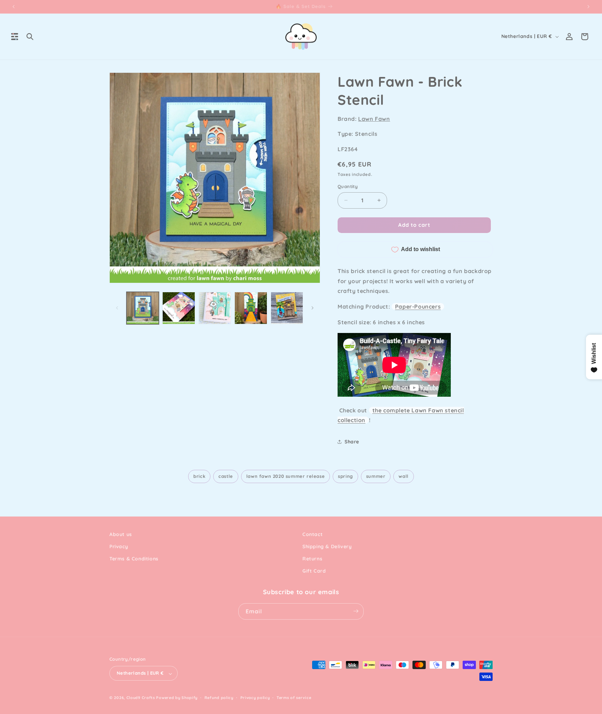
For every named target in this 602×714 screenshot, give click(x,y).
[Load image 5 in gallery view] (287, 308)
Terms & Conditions (134, 559)
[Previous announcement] (13, 6)
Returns (312, 559)
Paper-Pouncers (418, 306)
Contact (312, 534)
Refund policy (218, 697)
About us (120, 534)
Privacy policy (255, 697)
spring (345, 476)
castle (225, 476)
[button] (14, 36)
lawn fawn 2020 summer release (285, 476)
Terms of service (294, 697)
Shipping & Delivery (327, 546)
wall (403, 476)
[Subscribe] (355, 611)
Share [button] (352, 442)
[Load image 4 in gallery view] (250, 308)
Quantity (348, 186)
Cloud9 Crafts (140, 698)
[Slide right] (312, 308)
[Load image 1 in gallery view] (142, 308)
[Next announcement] (588, 6)
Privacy (118, 546)
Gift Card (314, 571)
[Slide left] (117, 308)
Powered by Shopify (177, 698)
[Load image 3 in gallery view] (215, 308)
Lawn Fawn (374, 118)
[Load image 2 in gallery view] (178, 308)
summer (376, 476)
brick (199, 476)
